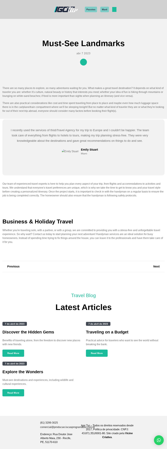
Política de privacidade (106, 429)
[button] (114, 9)
